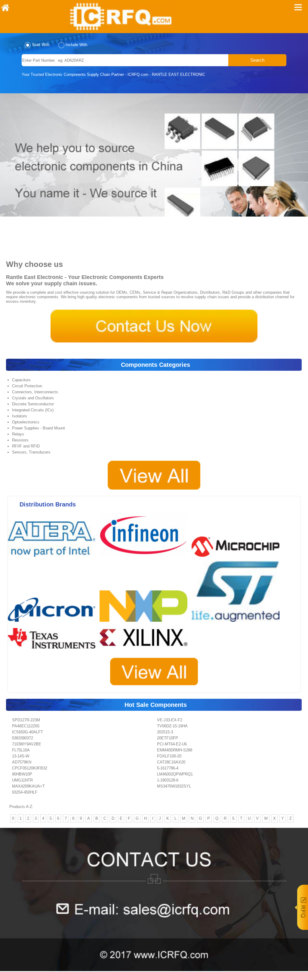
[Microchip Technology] (237, 558)
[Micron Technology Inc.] (53, 623)
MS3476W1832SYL (174, 786)
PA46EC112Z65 (25, 726)
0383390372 (22, 738)
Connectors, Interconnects (35, 392)
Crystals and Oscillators (33, 398)
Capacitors (21, 380)
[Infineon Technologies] (145, 558)
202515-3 (165, 732)
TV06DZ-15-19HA (172, 726)
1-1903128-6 (167, 780)
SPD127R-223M (26, 720)
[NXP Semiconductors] (145, 623)
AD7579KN (21, 762)
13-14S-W (20, 756)
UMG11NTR (22, 780)
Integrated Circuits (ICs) (33, 410)
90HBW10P (22, 774)
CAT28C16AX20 (171, 762)
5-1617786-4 (167, 768)
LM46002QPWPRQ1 (175, 774)
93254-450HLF (24, 792)
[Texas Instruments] (53, 650)
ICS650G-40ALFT (27, 732)
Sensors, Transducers (31, 452)
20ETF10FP (167, 738)
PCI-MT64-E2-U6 (172, 744)
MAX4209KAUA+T (28, 786)
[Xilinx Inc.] (145, 650)
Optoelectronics (25, 422)
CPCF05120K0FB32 (29, 768)
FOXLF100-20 (169, 756)
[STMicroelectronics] (237, 623)
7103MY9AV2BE (26, 744)
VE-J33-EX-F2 (169, 720)
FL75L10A (21, 750)
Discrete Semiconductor (33, 404)
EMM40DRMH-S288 (174, 750)
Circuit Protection (27, 386)
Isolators (19, 416)
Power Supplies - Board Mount (38, 428)
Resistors (20, 440)
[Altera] (53, 558)
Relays (18, 434)
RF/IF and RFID (26, 446)
